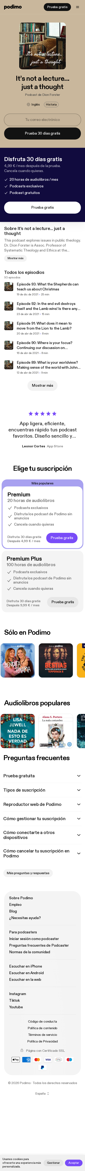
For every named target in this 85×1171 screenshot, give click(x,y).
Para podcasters (23, 932)
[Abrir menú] (77, 7)
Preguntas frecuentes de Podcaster (39, 945)
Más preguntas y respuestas (28, 873)
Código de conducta (42, 1021)
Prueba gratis (57, 7)
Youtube (16, 1007)
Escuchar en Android (26, 973)
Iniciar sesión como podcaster (34, 938)
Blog (13, 911)
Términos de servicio (42, 1035)
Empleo (15, 904)
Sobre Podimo (21, 898)
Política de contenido (43, 1028)
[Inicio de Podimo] (13, 7)
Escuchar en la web (25, 979)
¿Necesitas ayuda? (25, 918)
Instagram (17, 994)
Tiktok (14, 1000)
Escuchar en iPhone (25, 966)
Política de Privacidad (42, 1041)
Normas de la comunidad (29, 952)
